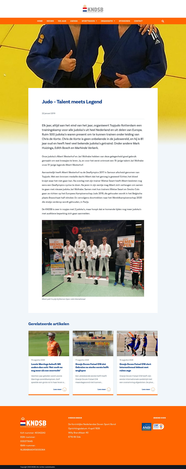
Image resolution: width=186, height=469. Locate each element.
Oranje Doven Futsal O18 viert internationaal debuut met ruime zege (135, 367)
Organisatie (107, 21)
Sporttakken (88, 21)
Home (40, 21)
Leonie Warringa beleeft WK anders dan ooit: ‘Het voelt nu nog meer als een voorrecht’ (46, 367)
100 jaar (62, 21)
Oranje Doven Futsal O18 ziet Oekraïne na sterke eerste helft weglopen (92, 367)
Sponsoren (124, 21)
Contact (138, 21)
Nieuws (50, 21)
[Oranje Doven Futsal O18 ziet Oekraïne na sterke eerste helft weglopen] (93, 343)
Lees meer (59, 389)
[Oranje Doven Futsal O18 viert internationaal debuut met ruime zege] (137, 343)
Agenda (74, 21)
